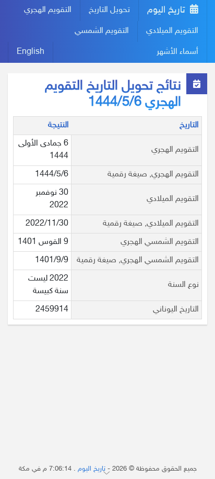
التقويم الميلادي (172, 31)
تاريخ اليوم (167, 10)
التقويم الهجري (47, 10)
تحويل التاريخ (109, 10)
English (30, 52)
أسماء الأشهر (177, 52)
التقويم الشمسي (102, 31)
